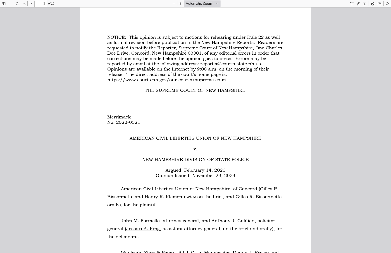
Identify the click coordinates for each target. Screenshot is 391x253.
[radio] (352, 3)
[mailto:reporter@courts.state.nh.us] (231, 63)
